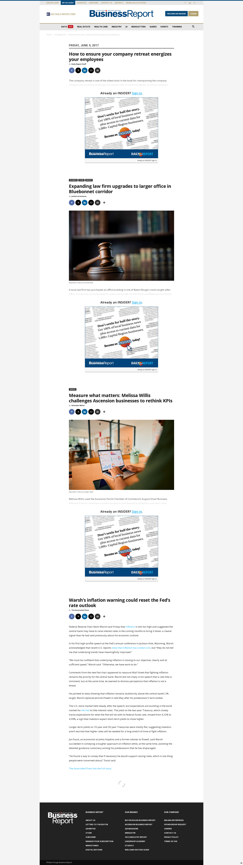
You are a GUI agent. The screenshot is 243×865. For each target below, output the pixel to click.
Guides (153, 26)
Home (48, 34)
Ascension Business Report (138, 824)
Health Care (101, 26)
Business (73, 180)
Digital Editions (94, 849)
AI (126, 26)
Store (89, 833)
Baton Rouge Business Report (140, 820)
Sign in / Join (52, 3)
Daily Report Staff (78, 64)
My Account (68, 3)
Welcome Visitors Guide (137, 849)
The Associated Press (80, 610)
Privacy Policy (171, 837)
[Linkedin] (190, 3)
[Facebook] (185, 3)
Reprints (119, 3)
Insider (89, 180)
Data (66, 26)
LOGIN (193, 13)
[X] (194, 3)
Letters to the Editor (97, 824)
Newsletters (138, 26)
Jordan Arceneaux (78, 196)
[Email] (91, 70)
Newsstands (92, 845)
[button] (193, 27)
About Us (90, 820)
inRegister (130, 833)
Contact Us (106, 3)
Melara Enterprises (174, 820)
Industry (117, 26)
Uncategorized (60, 34)
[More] (104, 202)
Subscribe (93, 3)
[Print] (97, 70)
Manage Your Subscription (99, 841)
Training (177, 26)
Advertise (81, 3)
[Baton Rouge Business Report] (121, 14)
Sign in (137, 93)
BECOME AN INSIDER (176, 13)
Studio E (129, 845)
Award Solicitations (136, 3)
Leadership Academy (135, 841)
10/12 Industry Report (136, 837)
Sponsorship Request (175, 824)
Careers (168, 828)
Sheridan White (78, 405)
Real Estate (83, 26)
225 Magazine (131, 828)
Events (164, 26)
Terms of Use (170, 841)
